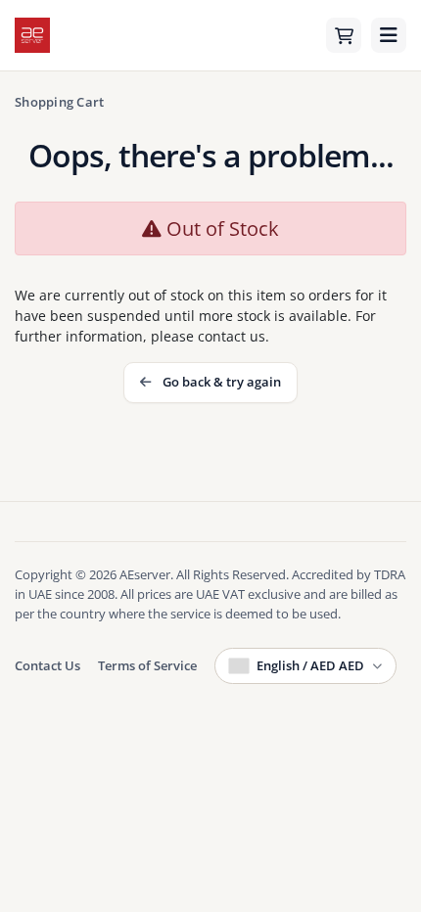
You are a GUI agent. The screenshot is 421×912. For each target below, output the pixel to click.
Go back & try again (219, 381)
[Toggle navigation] (388, 35)
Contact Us (47, 665)
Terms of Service (147, 665)
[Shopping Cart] (343, 35)
